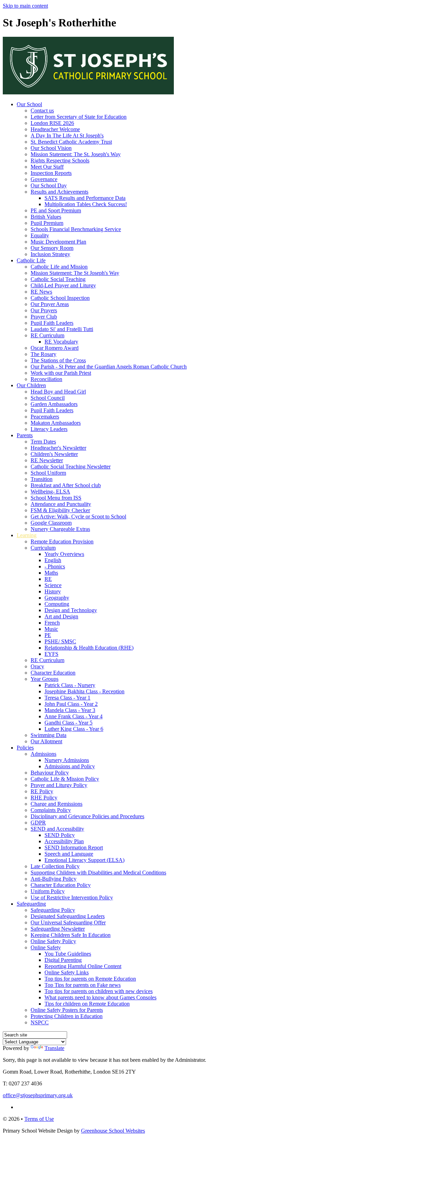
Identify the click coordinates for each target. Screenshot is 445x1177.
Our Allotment (46, 741)
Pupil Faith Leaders (52, 323)
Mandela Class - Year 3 (69, 710)
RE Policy (42, 791)
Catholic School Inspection (60, 298)
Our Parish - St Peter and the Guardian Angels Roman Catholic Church (109, 367)
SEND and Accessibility (57, 829)
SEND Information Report (73, 847)
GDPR (38, 822)
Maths (51, 573)
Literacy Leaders (49, 429)
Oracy (37, 666)
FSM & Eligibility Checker (60, 510)
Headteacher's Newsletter (58, 448)
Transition (41, 479)
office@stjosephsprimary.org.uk (38, 1095)
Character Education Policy (61, 885)
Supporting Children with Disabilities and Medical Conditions (98, 872)
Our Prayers (44, 310)
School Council (48, 398)
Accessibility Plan (64, 841)
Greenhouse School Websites (113, 1131)
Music (51, 629)
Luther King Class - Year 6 (73, 729)
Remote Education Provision (62, 541)
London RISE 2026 (52, 123)
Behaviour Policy (50, 773)
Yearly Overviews (64, 554)
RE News (41, 292)
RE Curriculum (47, 335)
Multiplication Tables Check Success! (85, 204)
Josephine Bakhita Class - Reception (84, 691)
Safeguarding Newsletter (58, 929)
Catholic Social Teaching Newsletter (71, 466)
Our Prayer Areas (50, 304)
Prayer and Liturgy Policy (59, 785)
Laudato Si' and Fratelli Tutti (62, 329)
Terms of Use (39, 1119)
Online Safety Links (66, 972)
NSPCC (40, 1022)
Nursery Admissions (66, 760)
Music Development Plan (58, 242)
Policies (25, 748)
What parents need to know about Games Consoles (100, 997)
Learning (27, 535)
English (52, 560)
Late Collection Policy (55, 866)
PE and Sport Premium (56, 210)
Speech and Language (68, 854)
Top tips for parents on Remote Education (90, 979)
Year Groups (44, 679)
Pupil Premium (47, 223)
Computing (56, 604)
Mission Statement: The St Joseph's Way (75, 273)
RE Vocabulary (61, 342)
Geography (56, 598)
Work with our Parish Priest (61, 373)
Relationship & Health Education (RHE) (89, 648)
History (52, 591)
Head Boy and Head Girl (58, 392)
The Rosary (43, 354)
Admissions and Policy (69, 766)
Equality (40, 235)
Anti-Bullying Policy (53, 879)
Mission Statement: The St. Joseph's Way (76, 154)
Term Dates (43, 441)
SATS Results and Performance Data (85, 198)
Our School (29, 104)
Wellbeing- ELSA (50, 491)
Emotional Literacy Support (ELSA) (84, 860)
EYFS (51, 654)
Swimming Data (48, 735)
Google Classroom (51, 523)
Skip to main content (25, 6)
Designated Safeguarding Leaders (68, 916)
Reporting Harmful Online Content (82, 966)
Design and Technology (70, 610)
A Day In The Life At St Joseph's (67, 135)
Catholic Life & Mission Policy (65, 779)
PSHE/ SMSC (60, 641)
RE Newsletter (47, 460)
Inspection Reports (51, 173)
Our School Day (49, 185)
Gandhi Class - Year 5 (68, 723)
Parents (25, 435)
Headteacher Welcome (55, 129)
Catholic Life (31, 260)
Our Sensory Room (52, 248)
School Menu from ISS (56, 498)
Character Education (53, 673)
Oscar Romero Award (55, 348)
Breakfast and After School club (66, 485)
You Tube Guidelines (67, 954)
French (52, 623)
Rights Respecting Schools (60, 160)
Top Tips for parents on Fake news (82, 985)
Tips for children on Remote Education (87, 1004)
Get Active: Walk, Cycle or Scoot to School (78, 516)
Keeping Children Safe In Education (71, 935)
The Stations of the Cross (58, 360)
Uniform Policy (48, 891)
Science (53, 585)
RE (48, 579)
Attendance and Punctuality (61, 504)
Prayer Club (44, 317)
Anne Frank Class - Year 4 (73, 716)
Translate (54, 1048)
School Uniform (48, 473)
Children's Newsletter (54, 454)
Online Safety (46, 947)
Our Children (31, 385)
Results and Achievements (59, 192)
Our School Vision (51, 148)
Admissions (43, 754)
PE (47, 635)
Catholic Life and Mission (59, 267)
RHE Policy (44, 798)
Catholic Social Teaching (58, 279)
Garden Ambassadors (54, 404)
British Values (46, 217)
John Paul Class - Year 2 (71, 704)
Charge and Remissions (56, 804)
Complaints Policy (51, 810)
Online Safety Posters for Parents (67, 1010)
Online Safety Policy (53, 941)
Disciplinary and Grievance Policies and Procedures (87, 816)
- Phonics (54, 566)
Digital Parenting (63, 960)
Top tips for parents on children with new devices (98, 991)
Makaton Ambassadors (56, 423)
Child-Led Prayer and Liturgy (63, 285)
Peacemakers (45, 417)
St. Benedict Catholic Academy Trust (71, 142)
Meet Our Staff (47, 167)
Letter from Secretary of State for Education (79, 117)
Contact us (42, 110)
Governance (44, 179)
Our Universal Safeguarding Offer (68, 922)
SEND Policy (59, 835)
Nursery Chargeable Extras (60, 529)
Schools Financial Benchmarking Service (76, 229)
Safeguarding (31, 904)
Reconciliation (46, 379)
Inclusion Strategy (50, 254)
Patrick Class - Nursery (69, 685)
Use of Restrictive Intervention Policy (72, 897)
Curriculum (43, 548)
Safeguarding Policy (53, 910)
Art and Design (61, 616)
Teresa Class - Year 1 (67, 698)
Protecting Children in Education (67, 1016)
